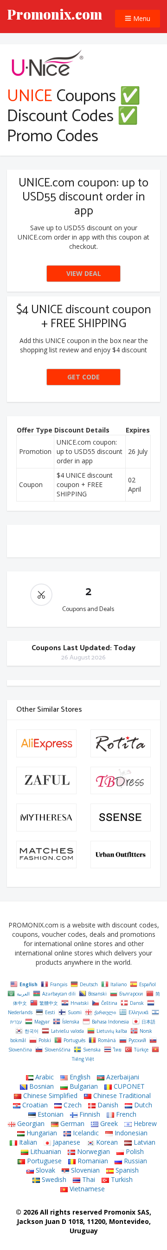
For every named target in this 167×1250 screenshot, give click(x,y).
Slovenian (84, 1170)
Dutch (142, 1104)
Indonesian (130, 1132)
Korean (106, 1142)
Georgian (30, 1123)
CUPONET (128, 1086)
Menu (140, 18)
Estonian (50, 1114)
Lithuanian (44, 1151)
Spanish (126, 1170)
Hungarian (41, 1132)
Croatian (34, 1104)
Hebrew (144, 1123)
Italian (27, 1142)
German (71, 1123)
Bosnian (40, 1086)
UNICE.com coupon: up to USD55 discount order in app (83, 197)
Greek (108, 1123)
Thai (87, 1179)
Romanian (92, 1160)
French (125, 1114)
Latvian (143, 1142)
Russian (134, 1160)
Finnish (88, 1114)
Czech (72, 1104)
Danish (107, 1104)
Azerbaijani (121, 1076)
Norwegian (92, 1151)
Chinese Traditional (121, 1095)
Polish (134, 1151)
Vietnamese (86, 1188)
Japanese (65, 1142)
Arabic (43, 1076)
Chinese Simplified (49, 1095)
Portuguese (43, 1160)
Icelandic (85, 1132)
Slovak (44, 1170)
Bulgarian (83, 1086)
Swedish (53, 1179)
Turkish (121, 1179)
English (79, 1076)
